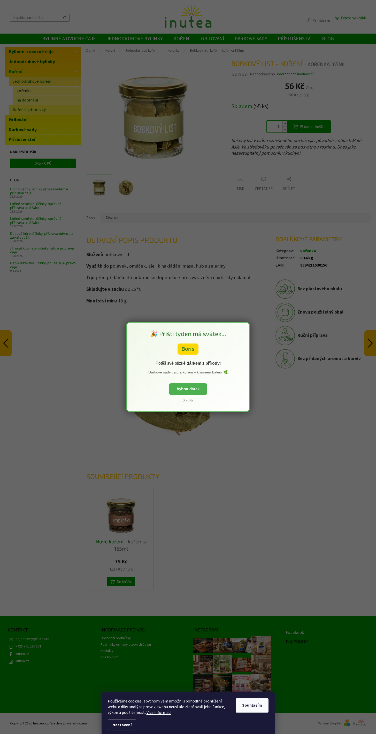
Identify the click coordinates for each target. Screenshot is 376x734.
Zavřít (188, 401)
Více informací (159, 712)
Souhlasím (252, 705)
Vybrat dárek (188, 389)
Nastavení (122, 725)
